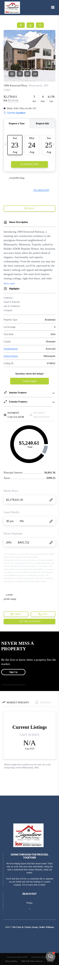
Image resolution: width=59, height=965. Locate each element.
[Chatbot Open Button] (50, 956)
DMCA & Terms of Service (32, 961)
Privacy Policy (11, 961)
